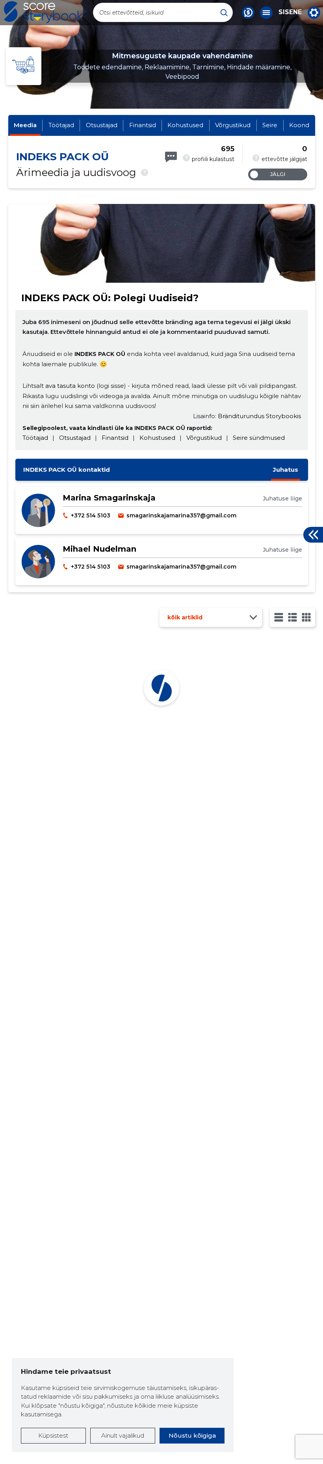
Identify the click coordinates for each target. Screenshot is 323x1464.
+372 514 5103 (90, 515)
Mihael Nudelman (99, 549)
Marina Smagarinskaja (109, 497)
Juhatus (285, 469)
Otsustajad (101, 125)
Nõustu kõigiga (192, 1435)
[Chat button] (248, 12)
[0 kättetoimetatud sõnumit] (171, 157)
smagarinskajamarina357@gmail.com (181, 515)
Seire (269, 125)
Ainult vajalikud (122, 1435)
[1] (279, 617)
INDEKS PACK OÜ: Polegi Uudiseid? (110, 298)
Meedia (25, 125)
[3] (292, 617)
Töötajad (61, 125)
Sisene (290, 12)
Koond (299, 125)
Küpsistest (53, 1435)
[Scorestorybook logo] (45, 12)
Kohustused (185, 125)
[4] (306, 617)
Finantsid (142, 125)
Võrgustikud (233, 125)
